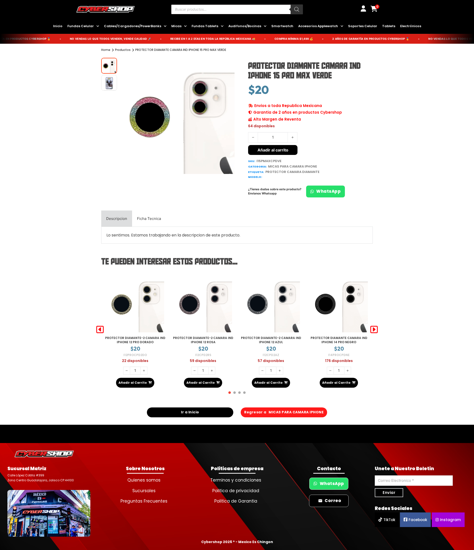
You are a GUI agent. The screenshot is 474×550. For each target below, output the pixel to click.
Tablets (388, 26)
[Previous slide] (100, 329)
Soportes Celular (362, 26)
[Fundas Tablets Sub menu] (222, 26)
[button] (228, 64)
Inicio (57, 26)
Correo (333, 501)
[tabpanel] (237, 235)
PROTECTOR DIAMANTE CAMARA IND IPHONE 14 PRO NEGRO (271, 340)
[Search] (297, 9)
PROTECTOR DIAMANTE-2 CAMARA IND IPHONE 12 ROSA (135, 340)
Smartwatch (282, 26)
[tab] (116, 219)
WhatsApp (328, 191)
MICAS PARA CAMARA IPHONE (292, 166)
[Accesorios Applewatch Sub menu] (341, 26)
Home (105, 50)
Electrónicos (410, 26)
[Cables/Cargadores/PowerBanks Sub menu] (165, 26)
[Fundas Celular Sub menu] (97, 26)
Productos (123, 50)
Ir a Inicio (190, 412)
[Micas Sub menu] (185, 26)
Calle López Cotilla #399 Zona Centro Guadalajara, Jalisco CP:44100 (40, 477)
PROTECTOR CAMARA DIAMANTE (292, 171)
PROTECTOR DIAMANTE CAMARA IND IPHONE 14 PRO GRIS (339, 340)
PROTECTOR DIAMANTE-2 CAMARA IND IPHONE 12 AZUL (203, 340)
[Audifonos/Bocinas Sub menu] (265, 26)
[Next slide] (374, 329)
